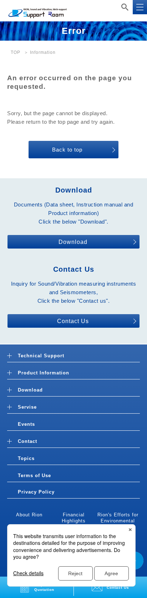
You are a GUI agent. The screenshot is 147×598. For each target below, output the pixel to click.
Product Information (43, 372)
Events (26, 424)
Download (73, 242)
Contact (27, 441)
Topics (26, 458)
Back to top (67, 150)
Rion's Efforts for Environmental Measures (117, 521)
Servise (27, 407)
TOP (15, 52)
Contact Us (73, 321)
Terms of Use (34, 475)
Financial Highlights (74, 517)
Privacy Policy (36, 492)
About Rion (29, 514)
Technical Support (41, 355)
